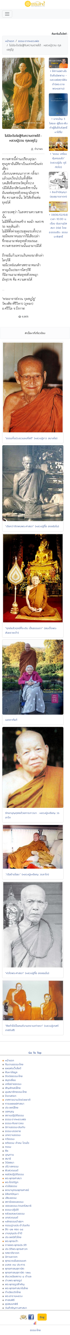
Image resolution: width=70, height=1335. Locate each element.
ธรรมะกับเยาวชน (14, 1123)
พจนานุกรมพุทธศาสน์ (17, 1190)
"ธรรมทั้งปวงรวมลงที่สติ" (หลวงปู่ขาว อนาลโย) (31, 438)
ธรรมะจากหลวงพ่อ (28, 41)
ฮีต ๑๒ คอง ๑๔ (14, 1229)
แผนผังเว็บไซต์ (13, 1068)
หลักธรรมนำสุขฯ (14, 1221)
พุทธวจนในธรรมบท (15, 1261)
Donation (10, 1096)
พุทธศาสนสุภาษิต (14, 1268)
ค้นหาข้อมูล (11, 1072)
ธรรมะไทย (35, 1330)
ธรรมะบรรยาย (13, 1131)
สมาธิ (8, 1158)
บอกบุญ (9, 1111)
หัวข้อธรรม (11, 1186)
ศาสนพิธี (10, 1300)
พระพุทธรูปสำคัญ (15, 1284)
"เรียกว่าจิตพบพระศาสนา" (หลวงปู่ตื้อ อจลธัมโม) (32, 526)
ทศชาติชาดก (12, 1253)
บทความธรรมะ (13, 1135)
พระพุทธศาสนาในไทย (16, 1288)
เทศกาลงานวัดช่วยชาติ (18, 1099)
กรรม (8, 1147)
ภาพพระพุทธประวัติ (16, 1245)
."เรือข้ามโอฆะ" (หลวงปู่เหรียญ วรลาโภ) (27, 874)
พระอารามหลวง (13, 1296)
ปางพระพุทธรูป (13, 1280)
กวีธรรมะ (10, 1139)
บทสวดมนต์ (11, 1217)
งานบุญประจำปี (13, 1233)
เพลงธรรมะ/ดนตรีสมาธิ (18, 1206)
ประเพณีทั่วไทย (13, 1237)
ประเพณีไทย (11, 1107)
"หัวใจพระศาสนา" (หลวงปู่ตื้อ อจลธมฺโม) (27, 973)
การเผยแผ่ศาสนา (14, 1103)
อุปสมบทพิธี (11, 1304)
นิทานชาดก (11, 1257)
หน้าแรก (9, 41)
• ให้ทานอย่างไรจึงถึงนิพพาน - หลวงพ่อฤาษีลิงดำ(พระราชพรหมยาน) (58, 79)
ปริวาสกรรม (11, 1166)
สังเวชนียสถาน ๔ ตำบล (18, 1276)
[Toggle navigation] (7, 13)
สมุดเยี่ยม (10, 1080)
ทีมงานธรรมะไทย (14, 1064)
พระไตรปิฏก (11, 1182)
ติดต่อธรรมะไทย (14, 1076)
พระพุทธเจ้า (11, 1241)
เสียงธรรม (11, 1198)
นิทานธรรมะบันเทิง (15, 1127)
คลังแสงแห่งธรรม (15, 1213)
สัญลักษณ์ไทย (13, 1088)
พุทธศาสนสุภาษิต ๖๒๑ (18, 1272)
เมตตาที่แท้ (11, 720)
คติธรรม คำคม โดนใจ (17, 1143)
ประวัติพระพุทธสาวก (16, 1249)
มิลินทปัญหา (12, 1194)
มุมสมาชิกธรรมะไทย (16, 1092)
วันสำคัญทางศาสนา (16, 1308)
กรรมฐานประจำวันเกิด (17, 1225)
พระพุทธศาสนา (13, 1178)
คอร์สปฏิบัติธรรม (14, 1174)
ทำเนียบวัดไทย (13, 1292)
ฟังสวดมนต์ (11, 1170)
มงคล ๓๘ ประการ (15, 1264)
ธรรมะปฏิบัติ (12, 1209)
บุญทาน (9, 1154)
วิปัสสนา (9, 1162)
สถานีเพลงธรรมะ (14, 1202)
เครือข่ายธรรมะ (13, 1084)
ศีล (6, 1151)
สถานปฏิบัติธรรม (14, 1115)
